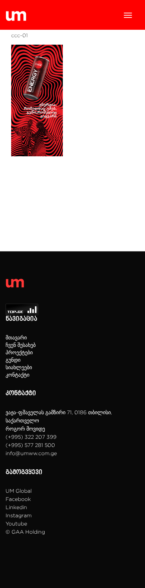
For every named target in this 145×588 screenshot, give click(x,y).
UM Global (19, 490)
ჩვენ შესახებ (21, 345)
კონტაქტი (17, 374)
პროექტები (19, 352)
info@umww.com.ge (31, 453)
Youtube (16, 523)
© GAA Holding (25, 531)
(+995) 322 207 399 (31, 437)
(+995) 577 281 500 (30, 445)
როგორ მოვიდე (25, 428)
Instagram (19, 515)
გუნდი (13, 359)
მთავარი (16, 337)
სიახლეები (19, 367)
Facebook (18, 499)
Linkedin (16, 507)
